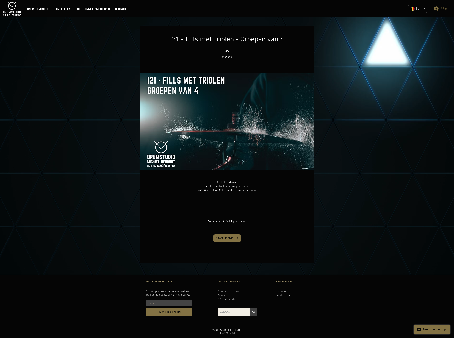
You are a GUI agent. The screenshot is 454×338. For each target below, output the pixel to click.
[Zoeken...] (253, 312)
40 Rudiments (226, 299)
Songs (222, 295)
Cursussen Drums (229, 291)
